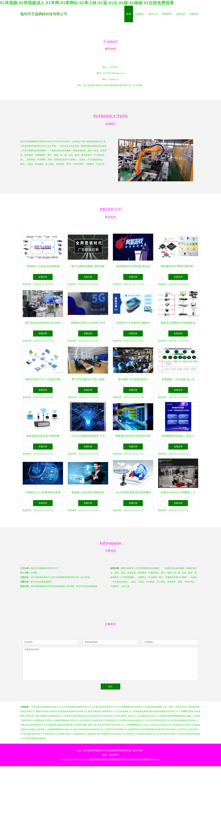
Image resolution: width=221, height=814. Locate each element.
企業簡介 (140, 14)
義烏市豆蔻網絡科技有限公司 (43, 14)
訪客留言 (194, 14)
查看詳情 (43, 277)
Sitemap (156, 759)
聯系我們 (167, 14)
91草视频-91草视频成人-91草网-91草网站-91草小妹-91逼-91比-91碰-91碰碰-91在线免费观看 (87, 2)
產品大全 (153, 14)
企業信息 (180, 14)
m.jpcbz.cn (114, 79)
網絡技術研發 (95, 759)
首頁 (128, 14)
